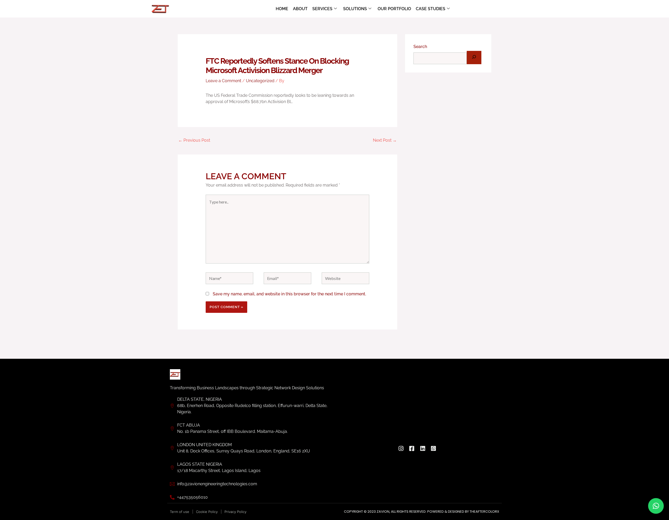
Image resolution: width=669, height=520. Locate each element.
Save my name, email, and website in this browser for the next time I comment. (289, 293)
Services (322, 8)
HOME (282, 8)
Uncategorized (260, 80)
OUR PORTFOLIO (394, 8)
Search (420, 46)
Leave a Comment (223, 80)
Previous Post (194, 140)
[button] (656, 506)
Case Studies (430, 8)
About (300, 8)
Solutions (355, 8)
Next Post (385, 140)
